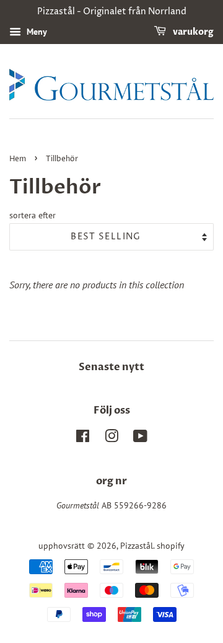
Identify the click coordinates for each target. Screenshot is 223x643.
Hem (17, 159)
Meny (35, 31)
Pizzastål (136, 545)
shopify (171, 545)
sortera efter (32, 215)
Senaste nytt (111, 367)
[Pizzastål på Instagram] (111, 438)
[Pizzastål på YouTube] (140, 438)
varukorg (192, 32)
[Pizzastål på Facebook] (83, 438)
